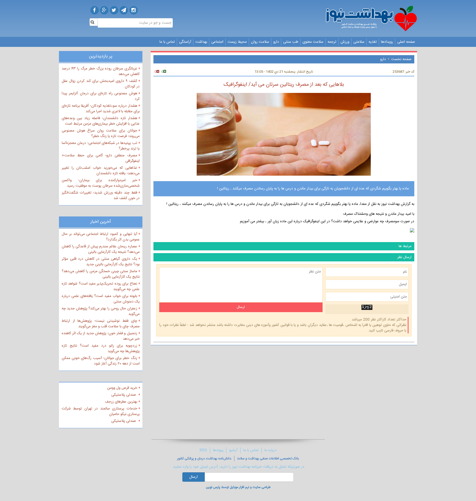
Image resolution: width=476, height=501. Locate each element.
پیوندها (218, 450)
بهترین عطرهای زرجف (121, 402)
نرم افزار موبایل (239, 487)
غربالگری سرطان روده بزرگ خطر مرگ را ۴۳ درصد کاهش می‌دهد (101, 71)
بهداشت (201, 42)
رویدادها (387, 42)
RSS (203, 450)
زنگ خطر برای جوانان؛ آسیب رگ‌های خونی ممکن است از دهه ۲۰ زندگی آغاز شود (101, 361)
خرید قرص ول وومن (122, 388)
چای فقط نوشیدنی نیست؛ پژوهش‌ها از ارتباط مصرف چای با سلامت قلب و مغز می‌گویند (101, 323)
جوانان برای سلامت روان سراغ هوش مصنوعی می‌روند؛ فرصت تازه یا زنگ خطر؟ (101, 133)
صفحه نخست (401, 59)
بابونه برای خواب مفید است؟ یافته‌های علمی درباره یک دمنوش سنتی (101, 299)
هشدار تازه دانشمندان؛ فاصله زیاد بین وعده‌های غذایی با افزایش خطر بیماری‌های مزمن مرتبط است (101, 121)
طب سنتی (290, 42)
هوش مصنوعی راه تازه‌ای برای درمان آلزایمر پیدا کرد (101, 96)
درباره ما (270, 450)
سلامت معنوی (312, 42)
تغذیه (373, 42)
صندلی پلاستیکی (124, 395)
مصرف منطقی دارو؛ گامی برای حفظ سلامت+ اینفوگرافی (101, 158)
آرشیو (233, 450)
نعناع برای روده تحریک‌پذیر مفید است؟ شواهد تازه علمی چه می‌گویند (101, 286)
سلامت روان (260, 42)
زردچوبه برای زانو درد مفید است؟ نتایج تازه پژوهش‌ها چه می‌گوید (101, 348)
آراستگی (185, 42)
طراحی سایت (262, 487)
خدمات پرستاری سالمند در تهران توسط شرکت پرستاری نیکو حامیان (101, 411)
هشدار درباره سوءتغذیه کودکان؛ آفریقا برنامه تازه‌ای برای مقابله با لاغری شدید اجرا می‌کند (101, 108)
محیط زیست (237, 42)
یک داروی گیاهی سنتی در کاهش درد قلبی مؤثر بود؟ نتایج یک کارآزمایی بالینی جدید (101, 261)
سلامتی (358, 42)
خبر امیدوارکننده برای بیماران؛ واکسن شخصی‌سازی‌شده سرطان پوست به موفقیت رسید (101, 183)
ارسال (193, 477)
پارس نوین (213, 487)
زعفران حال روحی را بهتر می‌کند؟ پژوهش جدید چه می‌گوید (101, 311)
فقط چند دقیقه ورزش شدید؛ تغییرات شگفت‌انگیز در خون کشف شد (101, 195)
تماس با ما (167, 42)
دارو (276, 42)
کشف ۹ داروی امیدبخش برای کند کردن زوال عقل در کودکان (101, 84)
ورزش (344, 42)
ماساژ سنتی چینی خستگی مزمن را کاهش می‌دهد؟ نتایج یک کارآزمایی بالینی (101, 274)
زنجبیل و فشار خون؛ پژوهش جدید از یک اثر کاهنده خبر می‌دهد (101, 336)
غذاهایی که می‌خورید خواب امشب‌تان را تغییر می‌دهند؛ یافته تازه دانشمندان (101, 170)
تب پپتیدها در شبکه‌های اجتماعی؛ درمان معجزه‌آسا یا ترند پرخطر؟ (101, 146)
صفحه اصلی (406, 42)
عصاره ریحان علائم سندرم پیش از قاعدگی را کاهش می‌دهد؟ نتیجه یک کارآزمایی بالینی (101, 249)
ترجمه (332, 42)
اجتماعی (217, 42)
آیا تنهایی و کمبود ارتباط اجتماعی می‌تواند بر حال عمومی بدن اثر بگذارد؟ (101, 237)
